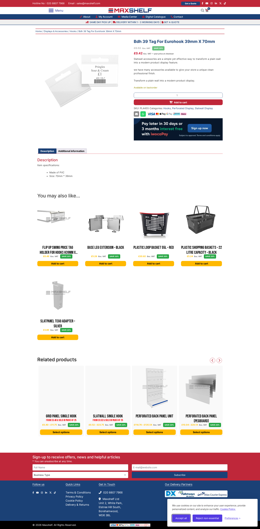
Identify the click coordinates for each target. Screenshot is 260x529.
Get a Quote (190, 3)
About (86, 16)
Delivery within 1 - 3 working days (137, 22)
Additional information (71, 151)
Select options (61, 432)
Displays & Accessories (56, 31)
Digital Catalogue (155, 16)
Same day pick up (100, 22)
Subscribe (179, 474)
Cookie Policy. (228, 509)
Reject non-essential (207, 518)
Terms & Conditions (78, 492)
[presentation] (212, 360)
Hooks (73, 31)
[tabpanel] (81, 80)
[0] (206, 10)
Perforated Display (182, 108)
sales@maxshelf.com (88, 3)
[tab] (47, 151)
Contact (178, 16)
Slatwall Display (204, 108)
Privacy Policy (74, 496)
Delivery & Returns (77, 504)
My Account (105, 16)
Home (39, 31)
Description (47, 151)
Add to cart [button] (57, 263)
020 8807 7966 (56, 3)
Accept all (181, 518)
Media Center (129, 16)
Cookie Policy (74, 500)
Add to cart (180, 102)
